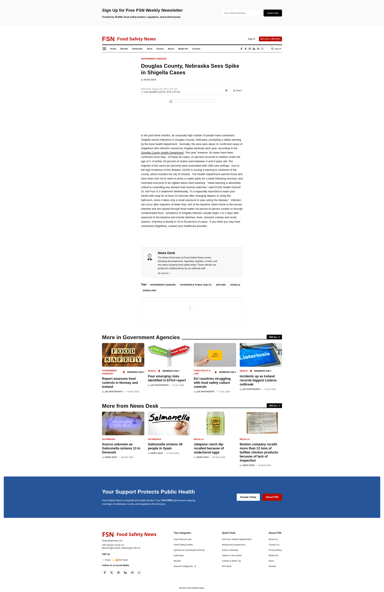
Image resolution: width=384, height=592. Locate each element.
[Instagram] (249, 48)
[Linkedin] (254, 48)
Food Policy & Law (182, 539)
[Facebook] (241, 48)
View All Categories (183, 566)
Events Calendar (230, 550)
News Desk (150, 79)
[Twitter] (245, 48)
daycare (221, 284)
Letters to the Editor (232, 555)
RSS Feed (226, 566)
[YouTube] (258, 48)
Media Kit (273, 555)
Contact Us (274, 544)
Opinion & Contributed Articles (189, 550)
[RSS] (262, 48)
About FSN (272, 497)
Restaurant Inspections (233, 544)
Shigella (235, 284)
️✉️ (106, 559)
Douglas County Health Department (162, 152)
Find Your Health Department (236, 539)
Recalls (199, 439)
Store (271, 560)
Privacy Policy (275, 550)
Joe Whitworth (114, 391)
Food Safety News (195, 587)
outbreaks (108, 439)
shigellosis (149, 290)
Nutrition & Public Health (196, 284)
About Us (273, 539)
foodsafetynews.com (112, 540)
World (152, 371)
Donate (272, 566)
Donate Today (248, 497)
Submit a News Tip (231, 560)
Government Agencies (154, 58)
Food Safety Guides (183, 544)
